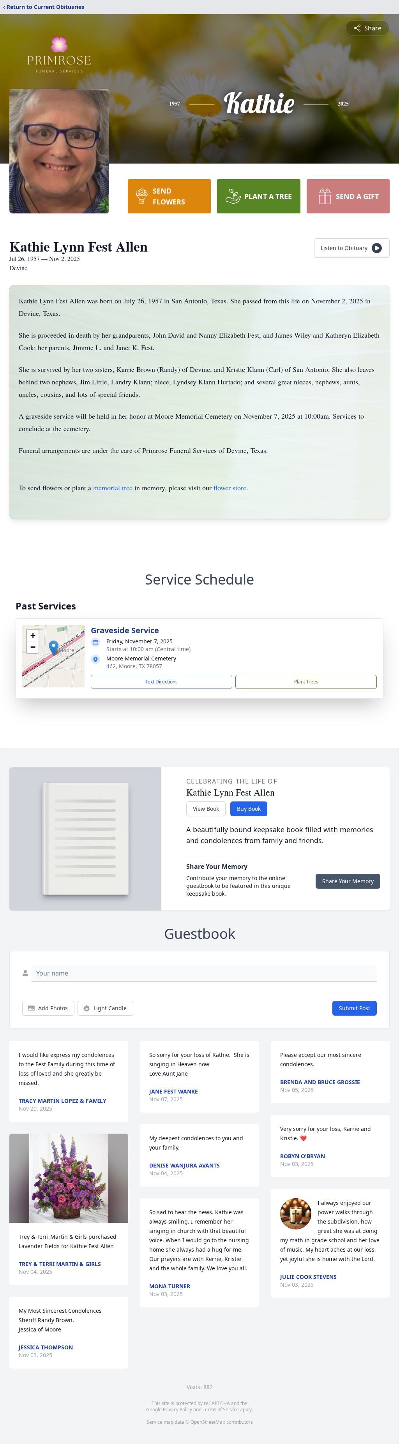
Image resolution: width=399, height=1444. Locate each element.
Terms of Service (221, 1409)
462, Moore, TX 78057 (134, 666)
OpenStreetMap (208, 1422)
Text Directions (161, 681)
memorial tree (112, 487)
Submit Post (354, 1008)
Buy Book (249, 808)
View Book (206, 808)
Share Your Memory (348, 881)
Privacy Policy (177, 1409)
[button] (53, 648)
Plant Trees (306, 681)
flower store (230, 487)
